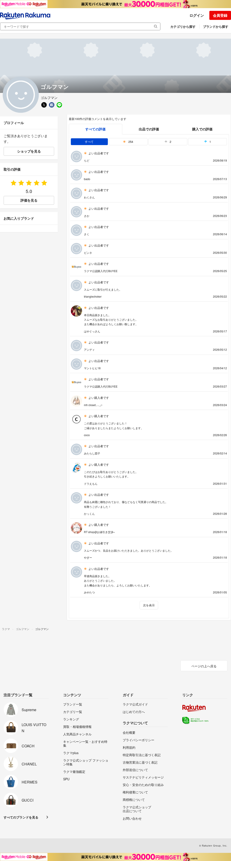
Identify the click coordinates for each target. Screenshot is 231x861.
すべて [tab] (89, 141)
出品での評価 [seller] (149, 129)
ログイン (196, 15)
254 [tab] (130, 141)
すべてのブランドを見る (21, 817)
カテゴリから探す (183, 26)
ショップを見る (29, 151)
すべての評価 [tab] (95, 129)
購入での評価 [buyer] (202, 129)
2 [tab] (170, 141)
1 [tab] (209, 141)
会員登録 (220, 15)
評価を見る (29, 200)
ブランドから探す (215, 26)
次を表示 (149, 605)
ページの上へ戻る (204, 666)
